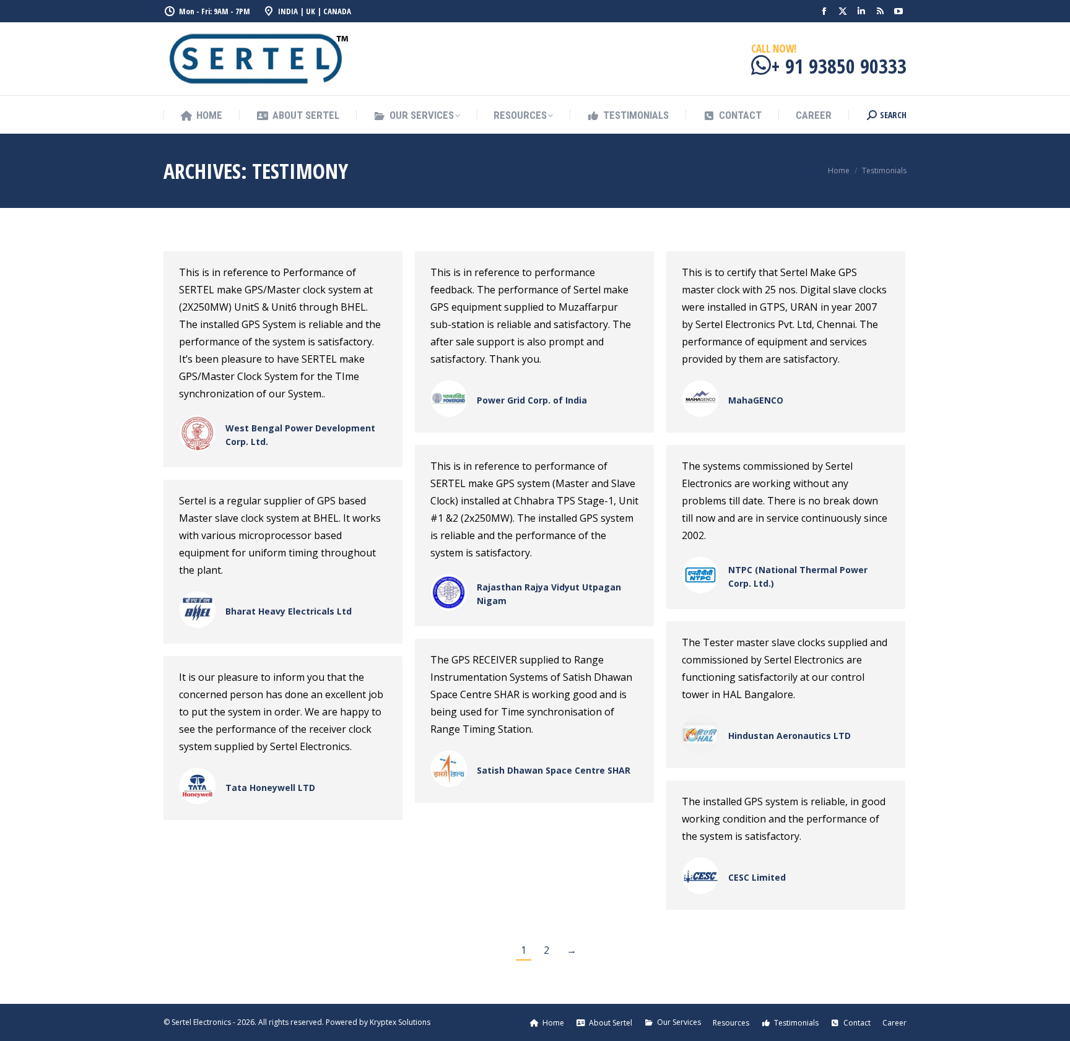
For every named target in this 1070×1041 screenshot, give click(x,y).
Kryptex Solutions (400, 1022)
